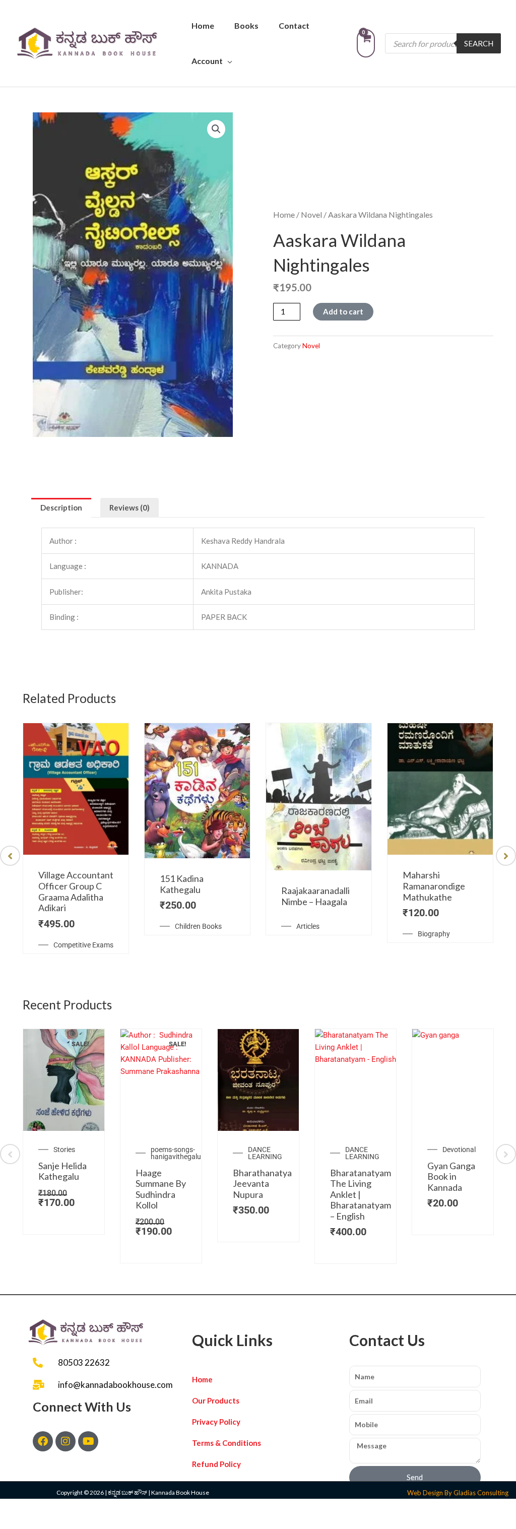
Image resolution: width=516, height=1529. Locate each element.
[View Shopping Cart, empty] (366, 43)
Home (202, 25)
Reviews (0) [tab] (129, 507)
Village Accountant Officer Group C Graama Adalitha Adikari (75, 891)
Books (246, 25)
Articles (307, 926)
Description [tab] (61, 507)
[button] (216, 129)
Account (207, 61)
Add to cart (343, 311)
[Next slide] (506, 856)
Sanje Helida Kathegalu (62, 1171)
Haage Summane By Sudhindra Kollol (161, 1189)
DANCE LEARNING (265, 1153)
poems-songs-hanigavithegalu (176, 1153)
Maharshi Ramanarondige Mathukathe (434, 885)
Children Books (198, 926)
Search (478, 43)
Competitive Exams (83, 944)
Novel (311, 214)
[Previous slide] (10, 856)
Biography (434, 933)
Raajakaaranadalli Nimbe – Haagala (315, 896)
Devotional (459, 1149)
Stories (64, 1149)
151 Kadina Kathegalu (182, 884)
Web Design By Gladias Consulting (457, 1493)
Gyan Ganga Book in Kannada (451, 1176)
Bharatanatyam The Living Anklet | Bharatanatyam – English (360, 1194)
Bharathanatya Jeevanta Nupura (262, 1183)
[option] (76, 838)
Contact (294, 25)
